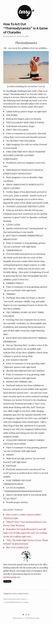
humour (26, 594)
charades (33, 94)
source (41, 86)
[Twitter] (23, 615)
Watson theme (18, 618)
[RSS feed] (29, 615)
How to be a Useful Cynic (17, 547)
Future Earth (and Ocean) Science (14, 599)
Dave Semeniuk (10, 36)
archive (13, 594)
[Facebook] (26, 615)
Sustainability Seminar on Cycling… (17, 602)
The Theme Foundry (32, 618)
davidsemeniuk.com (11, 577)
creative (19, 594)
